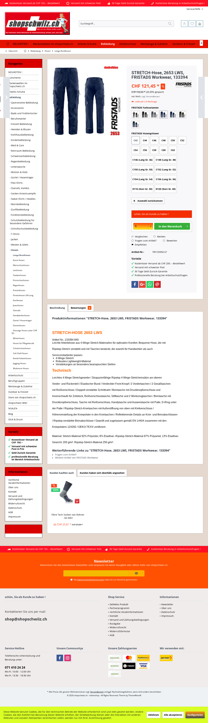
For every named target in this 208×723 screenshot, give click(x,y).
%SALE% (12, 408)
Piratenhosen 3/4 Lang (23, 295)
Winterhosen (19, 338)
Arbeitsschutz (15, 375)
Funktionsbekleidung (22, 214)
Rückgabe (115, 623)
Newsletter (167, 604)
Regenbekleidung (20, 161)
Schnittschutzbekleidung (24, 228)
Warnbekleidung (19, 204)
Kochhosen (18, 300)
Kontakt (12, 491)
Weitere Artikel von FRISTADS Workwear (76, 457)
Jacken (14, 239)
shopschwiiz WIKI (17, 402)
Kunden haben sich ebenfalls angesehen (102, 472)
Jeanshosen (18, 305)
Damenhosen (19, 325)
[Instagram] (67, 658)
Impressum (14, 516)
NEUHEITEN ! (15, 72)
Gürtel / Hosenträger (21, 177)
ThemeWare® (134, 695)
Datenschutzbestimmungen (90, 579)
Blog (10, 413)
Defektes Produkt (119, 604)
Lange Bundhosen (21, 255)
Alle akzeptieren (173, 714)
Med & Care (17, 145)
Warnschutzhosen (21, 265)
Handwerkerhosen (21, 315)
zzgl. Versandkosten (151, 96)
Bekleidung (14, 97)
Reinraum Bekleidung (22, 150)
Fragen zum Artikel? (145, 240)
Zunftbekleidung (19, 209)
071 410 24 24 (15, 667)
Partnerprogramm (119, 608)
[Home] (8, 44)
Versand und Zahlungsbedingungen (20, 497)
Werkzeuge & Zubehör (20, 386)
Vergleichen (141, 236)
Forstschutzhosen (21, 280)
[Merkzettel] (192, 23)
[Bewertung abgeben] (153, 81)
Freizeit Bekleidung (21, 124)
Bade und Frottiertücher (23, 113)
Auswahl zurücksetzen (150, 200)
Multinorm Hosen (21, 368)
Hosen (14, 250)
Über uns (13, 487)
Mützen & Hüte (18, 172)
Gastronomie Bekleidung (24, 102)
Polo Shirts (16, 182)
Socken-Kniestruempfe (23, 193)
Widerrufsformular (120, 631)
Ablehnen (153, 714)
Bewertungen (80, 307)
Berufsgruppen (16, 380)
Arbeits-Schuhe (16, 91)
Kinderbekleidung (20, 140)
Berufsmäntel (18, 118)
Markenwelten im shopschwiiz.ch (17, 85)
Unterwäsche (17, 166)
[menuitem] (181, 9)
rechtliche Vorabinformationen (19, 481)
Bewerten (171, 240)
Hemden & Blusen (20, 129)
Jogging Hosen (19, 363)
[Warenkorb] (199, 23)
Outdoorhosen (19, 275)
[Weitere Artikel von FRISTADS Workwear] (184, 84)
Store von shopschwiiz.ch (22, 397)
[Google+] (142, 284)
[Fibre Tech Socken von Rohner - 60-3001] (68, 492)
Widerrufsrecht (16, 503)
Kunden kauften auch (62, 472)
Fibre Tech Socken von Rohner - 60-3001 (68, 516)
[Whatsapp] (149, 284)
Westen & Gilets (19, 244)
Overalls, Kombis (19, 188)
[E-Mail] (157, 284)
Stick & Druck (15, 419)
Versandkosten (97, 691)
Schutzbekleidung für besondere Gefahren (22, 222)
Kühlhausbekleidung (22, 134)
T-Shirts (15, 233)
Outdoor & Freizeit (18, 391)
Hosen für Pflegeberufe (23, 343)
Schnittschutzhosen (22, 348)
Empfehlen (140, 244)
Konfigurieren (195, 714)
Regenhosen (18, 285)
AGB (10, 512)
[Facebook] (134, 284)
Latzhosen (17, 270)
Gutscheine (14, 77)
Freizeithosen (19, 290)
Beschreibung (57, 307)
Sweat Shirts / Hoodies (22, 198)
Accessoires (17, 107)
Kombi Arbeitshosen (22, 358)
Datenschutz (15, 507)
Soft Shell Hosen (20, 353)
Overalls (16, 310)
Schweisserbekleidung (22, 156)
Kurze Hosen (19, 260)
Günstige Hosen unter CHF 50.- (24, 332)
